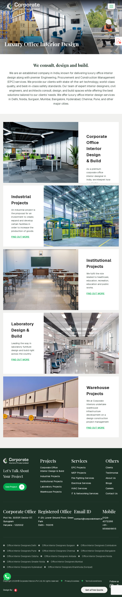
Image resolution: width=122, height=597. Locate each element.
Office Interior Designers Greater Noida (26, 561)
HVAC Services (79, 488)
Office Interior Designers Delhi (21, 545)
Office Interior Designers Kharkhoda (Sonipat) (70, 567)
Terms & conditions (93, 581)
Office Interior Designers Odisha (22, 556)
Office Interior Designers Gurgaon (58, 545)
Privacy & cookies (72, 581)
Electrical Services (81, 483)
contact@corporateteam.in (88, 518)
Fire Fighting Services (82, 477)
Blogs (109, 483)
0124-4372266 (107, 519)
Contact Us (112, 493)
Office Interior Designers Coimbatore (98, 545)
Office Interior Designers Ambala (60, 556)
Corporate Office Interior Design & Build (52, 469)
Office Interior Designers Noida (97, 556)
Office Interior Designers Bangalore (98, 550)
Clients (109, 467)
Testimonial (112, 472)
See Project (11, 486)
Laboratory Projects (51, 486)
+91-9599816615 (109, 526)
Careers (110, 488)
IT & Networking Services (84, 493)
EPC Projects (78, 467)
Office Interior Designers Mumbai (67, 561)
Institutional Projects (51, 481)
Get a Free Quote (94, 589)
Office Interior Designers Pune (21, 550)
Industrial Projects (50, 476)
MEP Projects (78, 472)
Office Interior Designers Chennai (58, 550)
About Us (111, 477)
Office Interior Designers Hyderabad (24, 567)
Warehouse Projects (51, 491)
